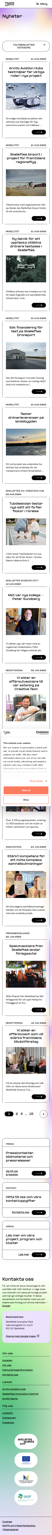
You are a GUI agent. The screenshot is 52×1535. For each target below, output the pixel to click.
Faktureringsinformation (17, 1370)
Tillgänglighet (10, 1530)
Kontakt (6, 1305)
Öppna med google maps (21, 1336)
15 (31, 1114)
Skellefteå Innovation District (20, 1394)
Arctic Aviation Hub (14, 1389)
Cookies (7, 1522)
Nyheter (7, 1361)
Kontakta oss (10, 1375)
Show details (36, 781)
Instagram (9, 1418)
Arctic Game (10, 1399)
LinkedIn (7, 1413)
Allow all (26, 790)
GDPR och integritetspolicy (18, 1526)
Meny (43, 4)
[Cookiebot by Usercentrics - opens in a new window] (37, 733)
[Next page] (44, 1114)
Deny (26, 800)
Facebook (8, 1423)
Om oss (6, 1365)
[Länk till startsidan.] (9, 4)
